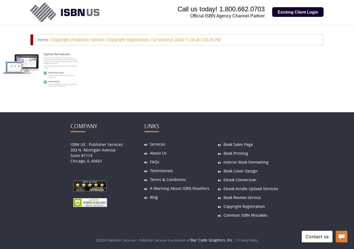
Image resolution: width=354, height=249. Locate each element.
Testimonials (161, 170)
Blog (154, 197)
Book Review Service (242, 197)
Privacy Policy (247, 240)
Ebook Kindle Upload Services (250, 188)
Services (157, 144)
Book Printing (235, 153)
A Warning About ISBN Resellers (179, 188)
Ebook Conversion (239, 179)
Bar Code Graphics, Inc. (212, 240)
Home (42, 39)
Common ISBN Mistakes (245, 215)
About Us (158, 153)
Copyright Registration (128, 39)
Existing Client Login (298, 12)
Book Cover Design (240, 171)
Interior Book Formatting (246, 162)
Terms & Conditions (168, 179)
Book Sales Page (238, 144)
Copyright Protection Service (78, 39)
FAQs (154, 161)
